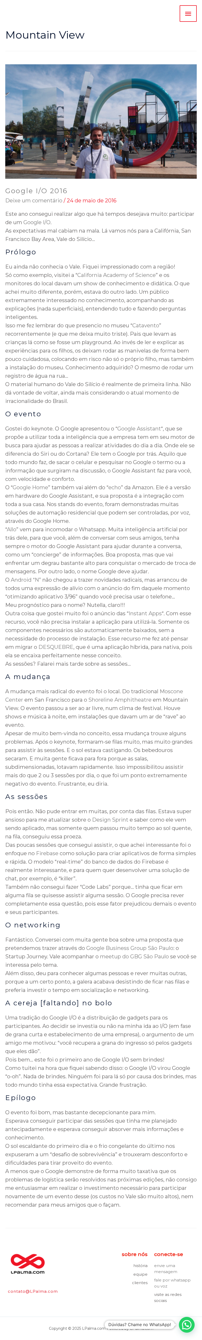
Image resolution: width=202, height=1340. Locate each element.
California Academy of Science (116, 275)
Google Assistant (139, 428)
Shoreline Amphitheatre (120, 700)
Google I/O (36, 222)
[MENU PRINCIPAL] (188, 13)
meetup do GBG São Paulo (134, 956)
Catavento (145, 325)
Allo (11, 529)
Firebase (47, 853)
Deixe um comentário (33, 200)
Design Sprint (110, 820)
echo (114, 487)
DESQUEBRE (55, 647)
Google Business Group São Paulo (129, 948)
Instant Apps (145, 613)
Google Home (30, 487)
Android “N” (26, 580)
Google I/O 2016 (36, 191)
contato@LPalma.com (33, 1291)
